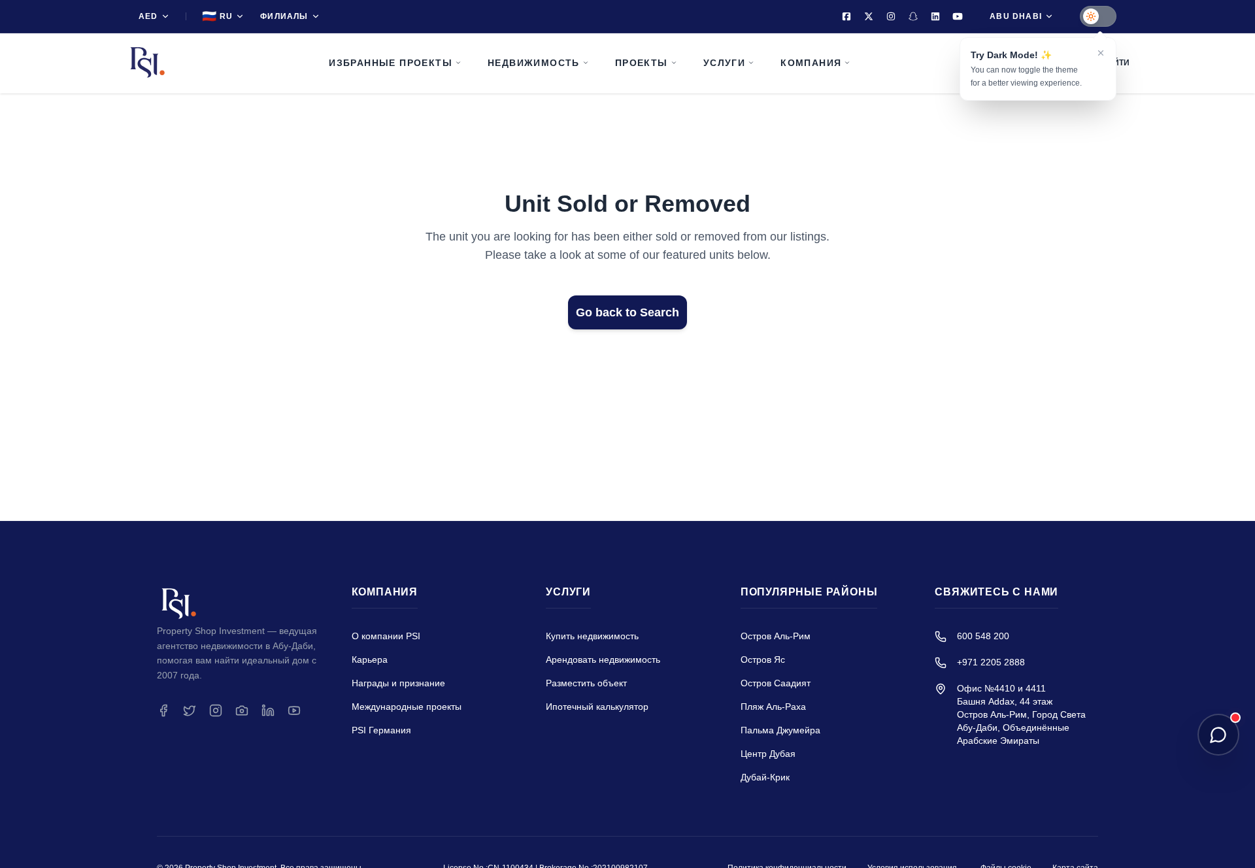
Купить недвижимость (592, 636)
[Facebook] (846, 16)
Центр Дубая (768, 753)
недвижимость (534, 63)
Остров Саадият (776, 683)
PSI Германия (381, 730)
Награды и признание (398, 683)
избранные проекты (390, 63)
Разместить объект (586, 683)
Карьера (370, 659)
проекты (641, 63)
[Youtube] (957, 16)
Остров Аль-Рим (776, 636)
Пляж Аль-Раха (773, 706)
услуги (724, 63)
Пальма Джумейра (780, 730)
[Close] (1101, 53)
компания (810, 63)
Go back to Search (627, 312)
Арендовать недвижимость (603, 659)
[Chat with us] (1218, 735)
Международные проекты (406, 706)
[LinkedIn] (935, 16)
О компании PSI (386, 636)
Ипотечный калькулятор (597, 706)
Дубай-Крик (765, 777)
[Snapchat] (913, 16)
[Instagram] (891, 16)
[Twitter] (869, 16)
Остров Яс (763, 659)
